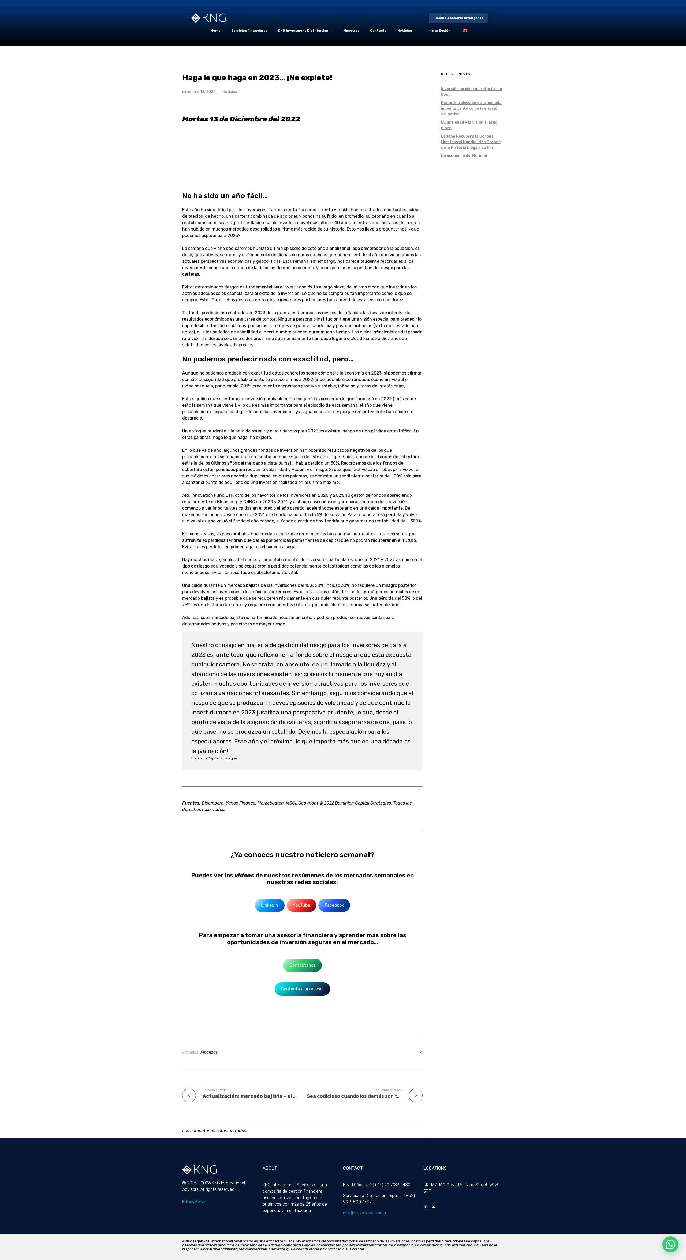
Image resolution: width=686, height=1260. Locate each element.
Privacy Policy (193, 1201)
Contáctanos (302, 965)
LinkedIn (269, 905)
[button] (670, 1244)
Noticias (230, 92)
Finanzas (209, 1052)
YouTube (301, 905)
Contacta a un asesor (302, 988)
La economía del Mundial (464, 155)
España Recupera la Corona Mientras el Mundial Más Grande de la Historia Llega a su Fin (471, 142)
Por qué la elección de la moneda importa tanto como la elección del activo (471, 108)
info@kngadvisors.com (364, 1212)
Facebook (334, 905)
